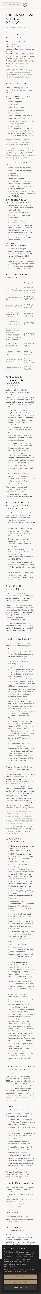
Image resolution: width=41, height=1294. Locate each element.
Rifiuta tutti (20, 1282)
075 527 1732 (18, 61)
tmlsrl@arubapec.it (17, 66)
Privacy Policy (21, 1271)
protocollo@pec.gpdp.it (19, 1206)
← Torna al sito (11, 4)
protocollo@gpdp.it (18, 1204)
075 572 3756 (29, 61)
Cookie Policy (27, 268)
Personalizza (20, 1287)
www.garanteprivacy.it (14, 1201)
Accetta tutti (20, 1276)
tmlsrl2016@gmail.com (19, 63)
